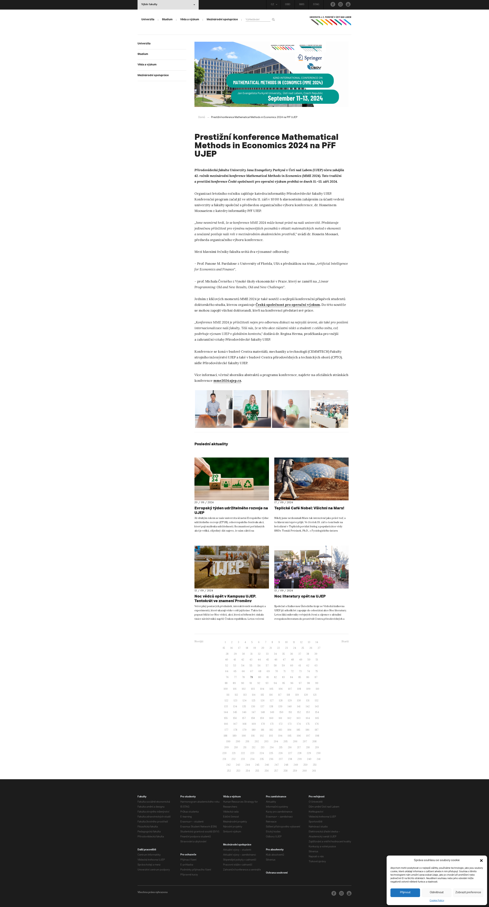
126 (263, 700)
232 (234, 759)
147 (254, 712)
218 (308, 747)
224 (262, 753)
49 (300, 659)
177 (226, 729)
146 (244, 712)
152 (299, 712)
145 (235, 712)
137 (262, 706)
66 (243, 671)
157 (244, 718)
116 (271, 694)
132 (316, 700)
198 (317, 735)
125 (253, 700)
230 (318, 753)
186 (307, 729)
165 (317, 718)
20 (262, 648)
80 (259, 677)
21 (271, 648)
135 (244, 706)
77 (235, 677)
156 (235, 718)
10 (286, 642)
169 (254, 723)
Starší (345, 641)
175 (308, 723)
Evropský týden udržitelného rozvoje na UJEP (231, 510)
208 (314, 741)
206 (295, 741)
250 (305, 764)
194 (280, 735)
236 (271, 759)
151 (290, 712)
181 (262, 729)
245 (257, 764)
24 (294, 648)
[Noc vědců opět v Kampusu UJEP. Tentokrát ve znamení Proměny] (231, 567)
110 (317, 688)
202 (257, 741)
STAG (316, 4)
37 (299, 653)
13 (309, 642)
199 (228, 741)
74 (308, 671)
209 (226, 747)
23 (286, 648)
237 (281, 759)
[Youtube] (348, 4)
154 (317, 712)
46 (275, 659)
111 (228, 694)
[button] (481, 860)
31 (251, 653)
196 (299, 735)
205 (285, 741)
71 (284, 671)
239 (299, 759)
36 (291, 653)
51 (317, 659)
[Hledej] (274, 19)
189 (234, 735)
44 (259, 659)
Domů (201, 117)
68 (259, 671)
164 (308, 718)
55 (251, 665)
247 (276, 764)
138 (271, 706)
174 (299, 723)
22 (278, 648)
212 (253, 747)
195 (289, 735)
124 (244, 700)
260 (304, 770)
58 (275, 665)
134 (235, 706)
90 (242, 683)
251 (315, 764)
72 (292, 671)
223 (252, 753)
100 (226, 688)
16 (231, 648)
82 (275, 677)
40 (226, 659)
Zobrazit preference (468, 893)
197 (308, 735)
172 (281, 723)
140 (290, 706)
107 (290, 688)
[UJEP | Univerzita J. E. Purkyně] (330, 22)
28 (227, 653)
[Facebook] (332, 4)
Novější (198, 641)
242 (228, 764)
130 (299, 700)
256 (267, 770)
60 (291, 665)
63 (316, 665)
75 (316, 671)
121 (315, 694)
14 (317, 642)
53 (234, 665)
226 (281, 753)
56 (259, 665)
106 (281, 688)
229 (309, 753)
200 (238, 741)
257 (276, 770)
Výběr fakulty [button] (149, 4)
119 (297, 694)
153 (308, 712)
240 (309, 759)
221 (234, 753)
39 (315, 653)
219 (317, 747)
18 (247, 648)
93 (267, 683)
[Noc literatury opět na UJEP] (311, 567)
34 (275, 653)
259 (295, 770)
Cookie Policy (437, 900)
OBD (287, 4)
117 (279, 694)
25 (302, 648)
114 (253, 694)
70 (276, 671)
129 (290, 700)
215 (281, 747)
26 (310, 648)
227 (290, 753)
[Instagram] (340, 4)
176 (317, 723)
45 (267, 659)
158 (253, 718)
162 (289, 718)
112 (236, 694)
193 (271, 735)
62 (307, 665)
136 (253, 706)
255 (257, 770)
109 (308, 688)
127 (272, 700)
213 (262, 747)
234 (252, 759)
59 (283, 665)
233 (243, 759)
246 (267, 764)
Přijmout (405, 893)
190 (244, 735)
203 (266, 741)
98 (308, 683)
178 (235, 729)
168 (244, 723)
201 (247, 741)
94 (275, 683)
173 (289, 723)
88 (226, 683)
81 (267, 677)
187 (316, 729)
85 (299, 677)
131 (307, 700)
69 (268, 671)
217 (299, 747)
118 (288, 694)
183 (280, 729)
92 (258, 683)
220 (224, 753)
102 (244, 688)
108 (299, 688)
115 (262, 694)
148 (263, 712)
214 (272, 747)
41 (234, 659)
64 (226, 671)
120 (306, 694)
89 (234, 683)
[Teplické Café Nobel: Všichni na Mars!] (311, 479)
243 (238, 764)
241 (319, 759)
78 (243, 677)
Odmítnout (437, 893)
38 (307, 653)
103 (253, 688)
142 (308, 706)
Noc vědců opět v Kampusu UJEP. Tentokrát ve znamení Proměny (225, 598)
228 (299, 753)
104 (262, 688)
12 (301, 642)
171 (272, 723)
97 (300, 683)
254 (248, 770)
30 (243, 653)
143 (317, 706)
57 (267, 665)
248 (286, 764)
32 (259, 653)
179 (244, 729)
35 (283, 653)
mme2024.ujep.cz (227, 381)
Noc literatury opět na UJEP (300, 596)
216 (290, 747)
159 (262, 718)
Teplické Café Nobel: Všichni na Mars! (309, 508)
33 (267, 653)
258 (285, 770)
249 (296, 764)
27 (319, 648)
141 (298, 706)
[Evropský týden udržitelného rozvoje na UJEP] (231, 479)
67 (251, 671)
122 (226, 700)
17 (239, 648)
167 (235, 723)
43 (250, 659)
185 (298, 729)
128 (281, 700)
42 (242, 659)
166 (226, 723)
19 (254, 648)
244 (247, 764)
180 (254, 729)
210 (236, 747)
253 (238, 770)
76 (227, 677)
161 (280, 718)
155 (226, 718)
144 (226, 712)
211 (244, 747)
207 (305, 741)
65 (235, 671)
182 (271, 729)
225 (271, 753)
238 (290, 759)
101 (234, 688)
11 (294, 642)
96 (291, 683)
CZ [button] (272, 4)
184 (289, 729)
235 (262, 759)
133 (226, 706)
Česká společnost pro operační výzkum (288, 305)
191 (253, 735)
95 (283, 683)
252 (229, 770)
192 (262, 735)
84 (291, 677)
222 (243, 753)
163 (298, 718)
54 (242, 665)
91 (250, 683)
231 (224, 759)
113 (245, 694)
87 (316, 677)
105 (271, 688)
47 (284, 659)
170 (263, 723)
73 (300, 671)
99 (316, 683)
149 (272, 712)
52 (226, 665)
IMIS (301, 4)
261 (314, 770)
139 (280, 706)
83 (283, 677)
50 (309, 659)
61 (300, 665)
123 (235, 700)
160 (271, 718)
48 (292, 659)
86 (307, 677)
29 (235, 653)
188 (225, 735)
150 (281, 712)
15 (224, 648)
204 (276, 741)
